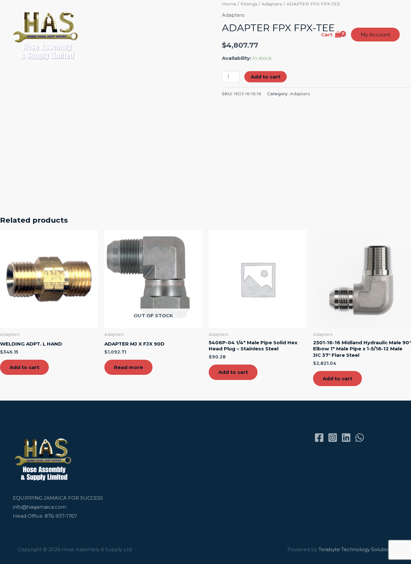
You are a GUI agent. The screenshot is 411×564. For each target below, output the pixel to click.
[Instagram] (332, 437)
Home (174, 35)
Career (236, 35)
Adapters (300, 93)
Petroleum (205, 35)
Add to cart (265, 77)
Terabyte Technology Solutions (356, 549)
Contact (297, 35)
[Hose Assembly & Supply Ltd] (47, 34)
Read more (128, 367)
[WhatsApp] (359, 437)
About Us (265, 35)
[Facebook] (319, 437)
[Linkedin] (346, 437)
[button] (375, 35)
